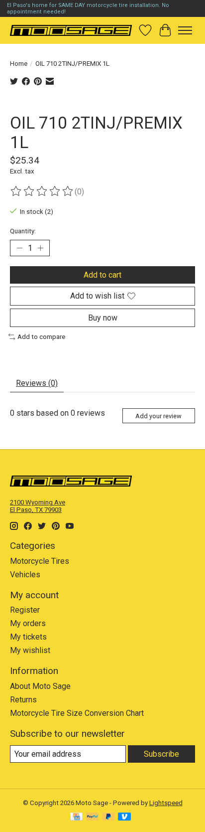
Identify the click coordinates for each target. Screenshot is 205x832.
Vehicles (25, 574)
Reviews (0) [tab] (37, 383)
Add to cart (102, 275)
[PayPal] (92, 817)
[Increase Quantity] (40, 248)
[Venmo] (124, 817)
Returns (23, 699)
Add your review (158, 416)
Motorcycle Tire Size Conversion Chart (77, 713)
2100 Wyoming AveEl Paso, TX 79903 (37, 506)
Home (18, 63)
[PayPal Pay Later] (108, 817)
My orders (28, 623)
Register (25, 610)
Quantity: (23, 231)
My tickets (28, 637)
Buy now (102, 318)
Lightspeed (166, 803)
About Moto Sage (40, 686)
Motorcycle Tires (39, 561)
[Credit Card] (76, 817)
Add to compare (41, 336)
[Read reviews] (42, 191)
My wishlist (30, 650)
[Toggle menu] (185, 30)
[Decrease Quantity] (19, 248)
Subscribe (161, 754)
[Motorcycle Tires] (71, 30)
